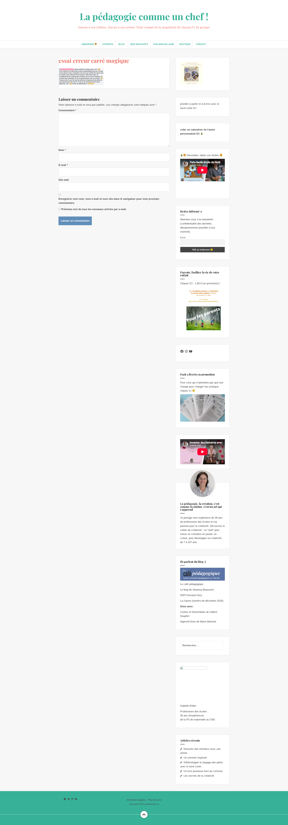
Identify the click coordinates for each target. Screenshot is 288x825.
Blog (121, 44)
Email (182, 237)
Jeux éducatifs (139, 44)
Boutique (184, 44)
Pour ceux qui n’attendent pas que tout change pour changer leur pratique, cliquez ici (201, 386)
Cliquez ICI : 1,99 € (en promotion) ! (200, 283)
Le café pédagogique (191, 584)
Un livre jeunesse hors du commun (203, 771)
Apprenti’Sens (188, 621)
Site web (63, 179)
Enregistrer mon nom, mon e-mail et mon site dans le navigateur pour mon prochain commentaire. (108, 200)
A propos (107, 44)
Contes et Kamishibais (192, 612)
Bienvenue (88, 44)
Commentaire (67, 110)
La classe (185, 600)
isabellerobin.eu (151, 804)
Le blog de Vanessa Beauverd (196, 589)
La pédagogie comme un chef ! (144, 16)
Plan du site (154, 799)
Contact (201, 44)
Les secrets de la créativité (199, 775)
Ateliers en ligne (163, 44)
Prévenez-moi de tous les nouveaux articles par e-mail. (94, 209)
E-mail (63, 165)
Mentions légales (136, 799)
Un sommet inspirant (195, 757)
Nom (62, 150)
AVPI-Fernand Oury (191, 595)
